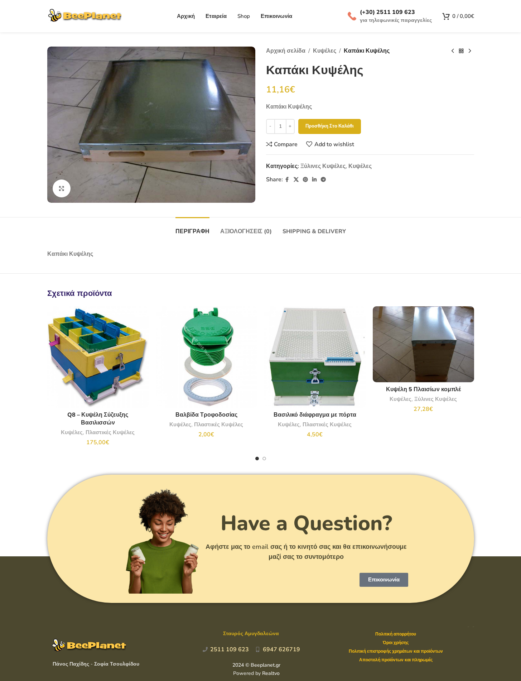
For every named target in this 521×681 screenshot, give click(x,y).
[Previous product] (452, 51)
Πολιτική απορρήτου (395, 634)
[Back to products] (461, 51)
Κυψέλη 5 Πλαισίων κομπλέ (423, 389)
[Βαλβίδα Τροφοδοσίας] (206, 357)
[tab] (192, 228)
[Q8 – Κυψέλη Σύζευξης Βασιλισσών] (98, 357)
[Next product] (469, 51)
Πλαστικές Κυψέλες (110, 432)
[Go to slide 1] (257, 458)
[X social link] (296, 180)
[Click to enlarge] (62, 188)
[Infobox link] (390, 16)
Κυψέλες (324, 51)
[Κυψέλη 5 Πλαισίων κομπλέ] (423, 344)
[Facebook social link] (287, 180)
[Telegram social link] (323, 180)
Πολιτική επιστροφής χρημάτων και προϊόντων (396, 651)
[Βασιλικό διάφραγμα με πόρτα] (315, 357)
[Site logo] (84, 16)
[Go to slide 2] (264, 458)
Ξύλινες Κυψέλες (323, 166)
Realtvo (271, 673)
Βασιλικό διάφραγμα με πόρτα (315, 415)
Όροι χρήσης (396, 643)
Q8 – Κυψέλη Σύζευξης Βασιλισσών (97, 419)
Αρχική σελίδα (285, 51)
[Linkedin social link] (314, 180)
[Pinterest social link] (305, 180)
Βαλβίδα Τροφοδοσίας (206, 415)
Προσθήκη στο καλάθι (329, 126)
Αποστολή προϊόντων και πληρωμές (396, 660)
